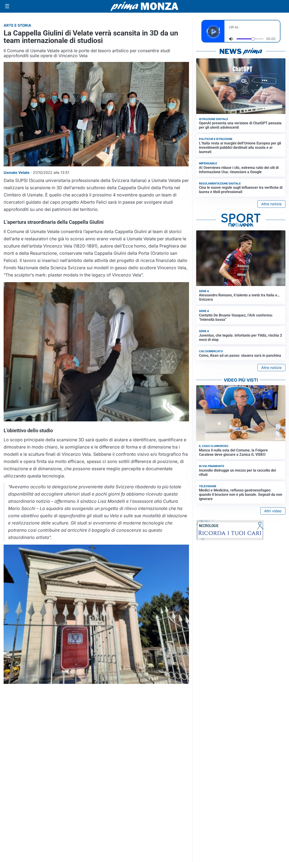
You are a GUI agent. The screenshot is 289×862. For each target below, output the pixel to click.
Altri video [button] (273, 511)
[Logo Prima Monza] (144, 6)
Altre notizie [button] (271, 204)
